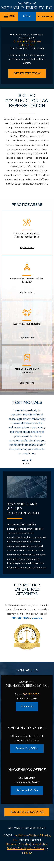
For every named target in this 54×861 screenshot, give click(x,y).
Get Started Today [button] (27, 73)
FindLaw (27, 852)
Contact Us (46, 16)
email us (37, 618)
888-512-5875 (20, 618)
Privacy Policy (39, 844)
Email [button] (28, 16)
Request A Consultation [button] (27, 812)
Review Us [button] (27, 706)
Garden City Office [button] (27, 748)
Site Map (24, 844)
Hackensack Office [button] (27, 790)
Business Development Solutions (25, 848)
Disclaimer (11, 844)
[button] (51, 852)
